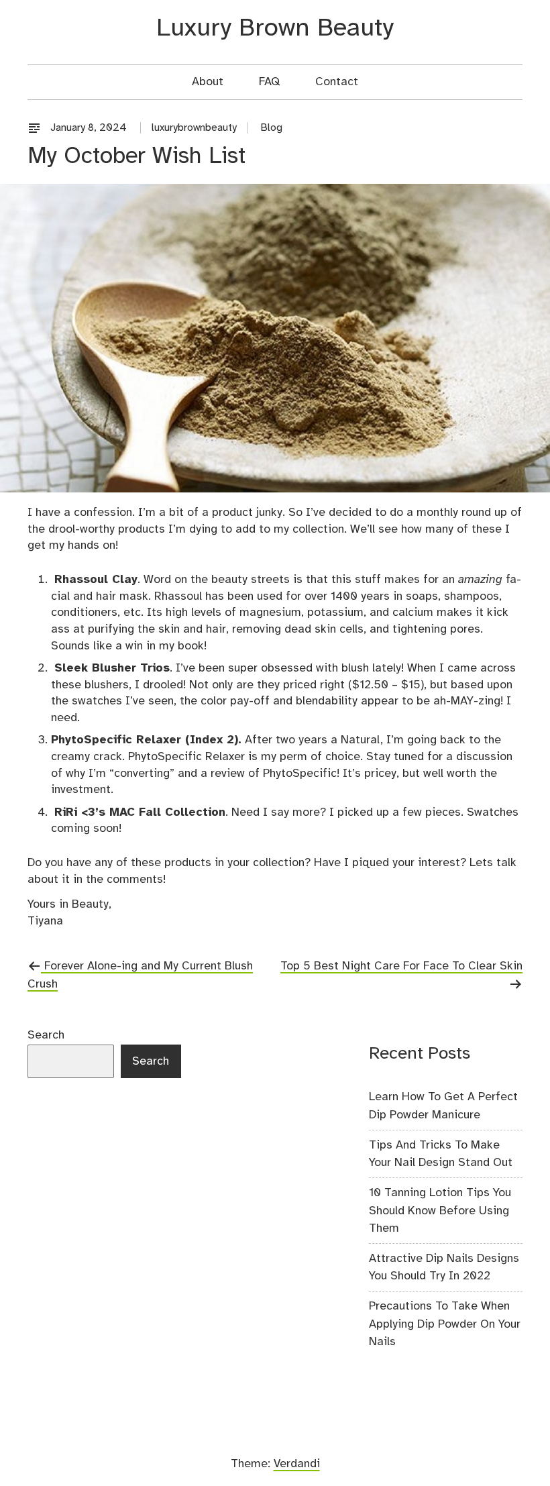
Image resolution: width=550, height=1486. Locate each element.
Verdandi (297, 1464)
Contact (336, 82)
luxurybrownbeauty (194, 128)
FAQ (269, 82)
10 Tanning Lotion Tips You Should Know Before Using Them (440, 1210)
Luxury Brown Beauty (275, 28)
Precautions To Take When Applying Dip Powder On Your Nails (444, 1324)
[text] (38, 128)
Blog (271, 128)
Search (46, 1035)
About (207, 82)
